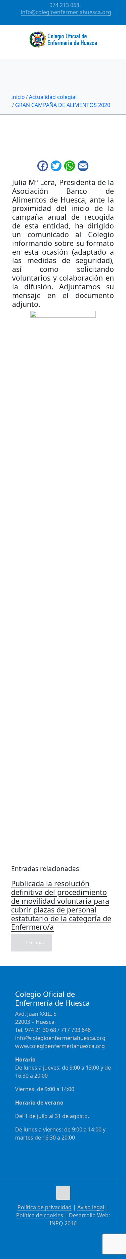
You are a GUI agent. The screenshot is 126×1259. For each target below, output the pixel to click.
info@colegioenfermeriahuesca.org (66, 12)
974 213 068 (64, 5)
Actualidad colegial (53, 97)
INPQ (56, 1223)
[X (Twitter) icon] (67, 21)
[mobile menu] (117, 38)
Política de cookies (39, 1215)
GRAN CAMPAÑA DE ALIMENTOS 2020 (62, 105)
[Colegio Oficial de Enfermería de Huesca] (63, 42)
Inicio (18, 97)
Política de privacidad (44, 1207)
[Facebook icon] (58, 21)
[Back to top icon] (63, 1193)
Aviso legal (90, 1207)
